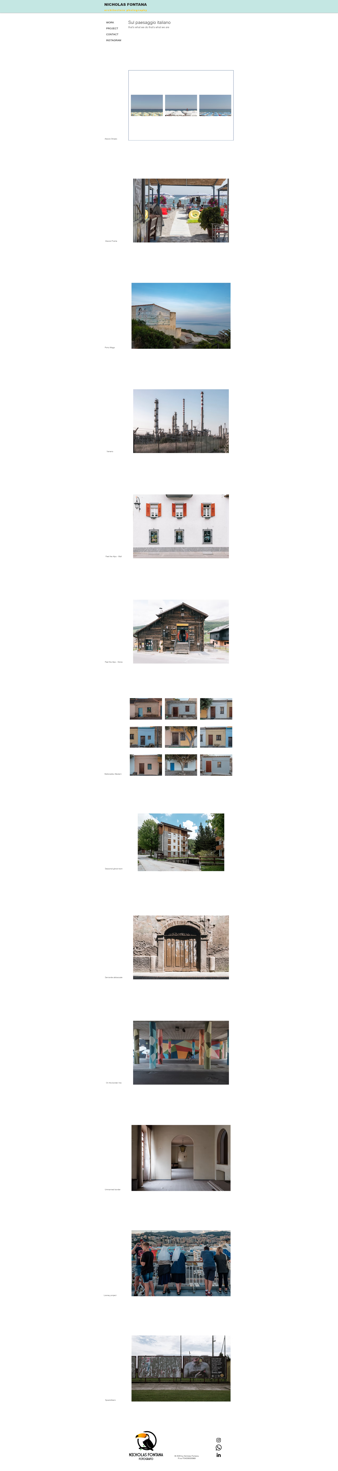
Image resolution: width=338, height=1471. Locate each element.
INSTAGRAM (113, 40)
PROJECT (112, 28)
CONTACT (112, 34)
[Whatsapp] (219, 1447)
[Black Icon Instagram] (219, 1440)
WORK (110, 22)
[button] (111, 138)
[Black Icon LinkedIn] (219, 1455)
